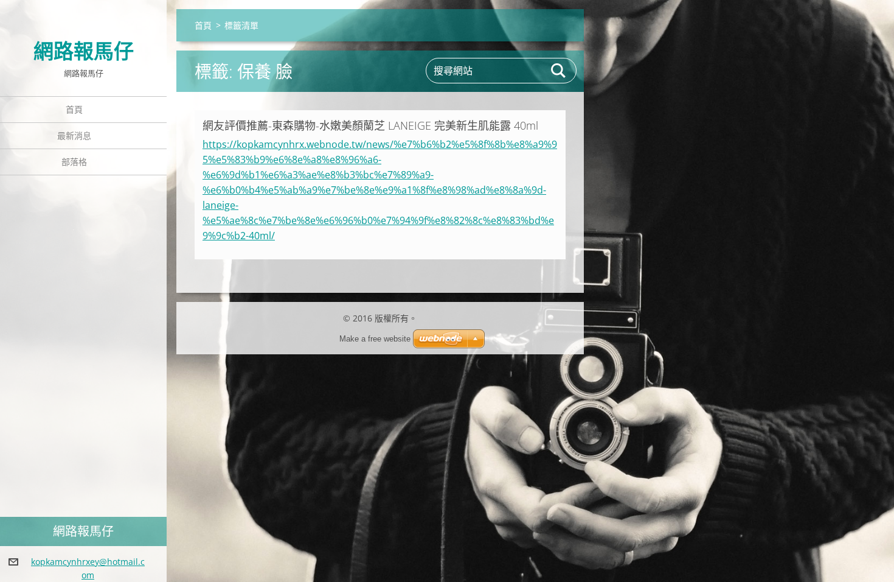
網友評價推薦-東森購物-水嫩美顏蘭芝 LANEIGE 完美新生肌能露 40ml (370, 125)
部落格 (74, 161)
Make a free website (375, 338)
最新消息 (74, 135)
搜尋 (559, 70)
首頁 (74, 109)
